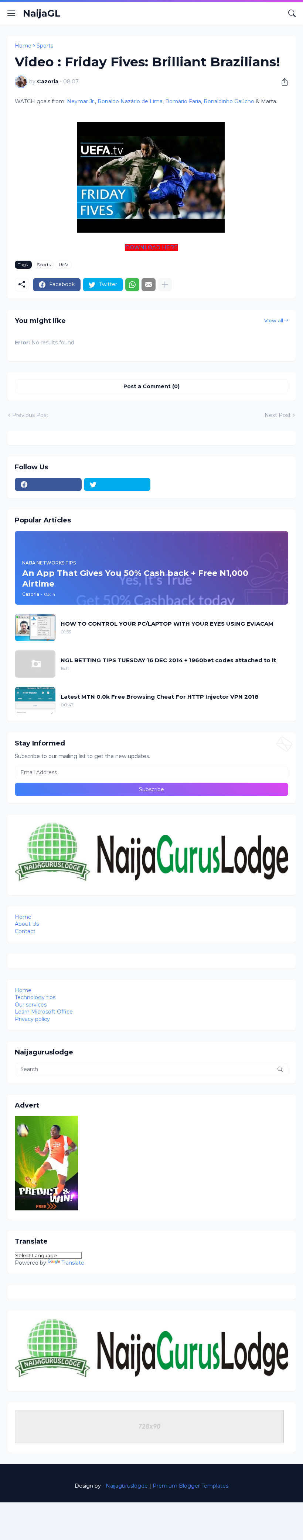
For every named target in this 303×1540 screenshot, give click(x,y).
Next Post (278, 415)
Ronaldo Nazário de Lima (130, 101)
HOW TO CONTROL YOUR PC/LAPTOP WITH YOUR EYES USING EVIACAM (167, 623)
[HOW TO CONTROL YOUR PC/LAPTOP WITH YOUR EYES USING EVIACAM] (35, 627)
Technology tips (35, 997)
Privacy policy (32, 1019)
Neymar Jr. (81, 101)
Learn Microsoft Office (44, 1011)
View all (273, 320)
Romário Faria (183, 101)
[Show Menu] (11, 13)
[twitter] (117, 484)
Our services (31, 1004)
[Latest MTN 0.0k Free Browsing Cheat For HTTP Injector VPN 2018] (35, 700)
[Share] (282, 82)
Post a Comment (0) (151, 386)
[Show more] (165, 284)
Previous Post (30, 415)
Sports (45, 45)
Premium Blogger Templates (190, 1485)
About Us (27, 924)
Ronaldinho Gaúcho (229, 101)
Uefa (63, 264)
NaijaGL (42, 13)
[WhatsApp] (132, 284)
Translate (72, 1262)
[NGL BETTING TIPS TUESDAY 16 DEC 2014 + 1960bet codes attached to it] (35, 664)
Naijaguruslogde (127, 1485)
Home (23, 45)
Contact (25, 931)
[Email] (149, 284)
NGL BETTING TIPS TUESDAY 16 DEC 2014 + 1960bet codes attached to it (168, 660)
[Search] (292, 13)
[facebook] (48, 484)
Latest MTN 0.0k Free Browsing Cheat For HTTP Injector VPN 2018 (160, 696)
